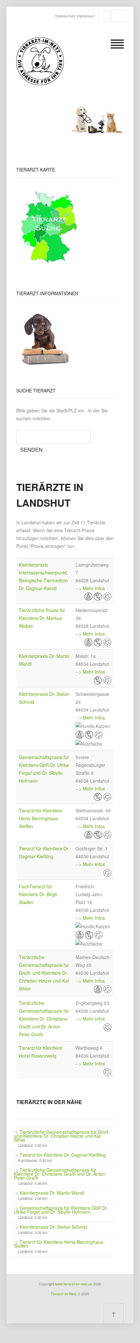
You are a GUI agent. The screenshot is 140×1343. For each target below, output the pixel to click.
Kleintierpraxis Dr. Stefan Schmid (53, 1227)
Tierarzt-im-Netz (64, 1293)
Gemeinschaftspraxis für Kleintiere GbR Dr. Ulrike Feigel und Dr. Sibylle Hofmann (61, 1210)
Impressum (85, 15)
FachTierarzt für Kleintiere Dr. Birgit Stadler (38, 894)
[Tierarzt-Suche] (49, 227)
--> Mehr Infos (90, 588)
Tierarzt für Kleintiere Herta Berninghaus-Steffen (40, 818)
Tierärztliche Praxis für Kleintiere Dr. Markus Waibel (42, 618)
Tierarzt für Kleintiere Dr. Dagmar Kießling (63, 1155)
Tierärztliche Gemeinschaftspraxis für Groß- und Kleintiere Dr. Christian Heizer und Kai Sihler (44, 973)
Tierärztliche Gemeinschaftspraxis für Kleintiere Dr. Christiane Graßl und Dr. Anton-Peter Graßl (44, 1019)
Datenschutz (65, 15)
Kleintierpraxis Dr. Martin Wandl (52, 1192)
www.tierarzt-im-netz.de (73, 1283)
